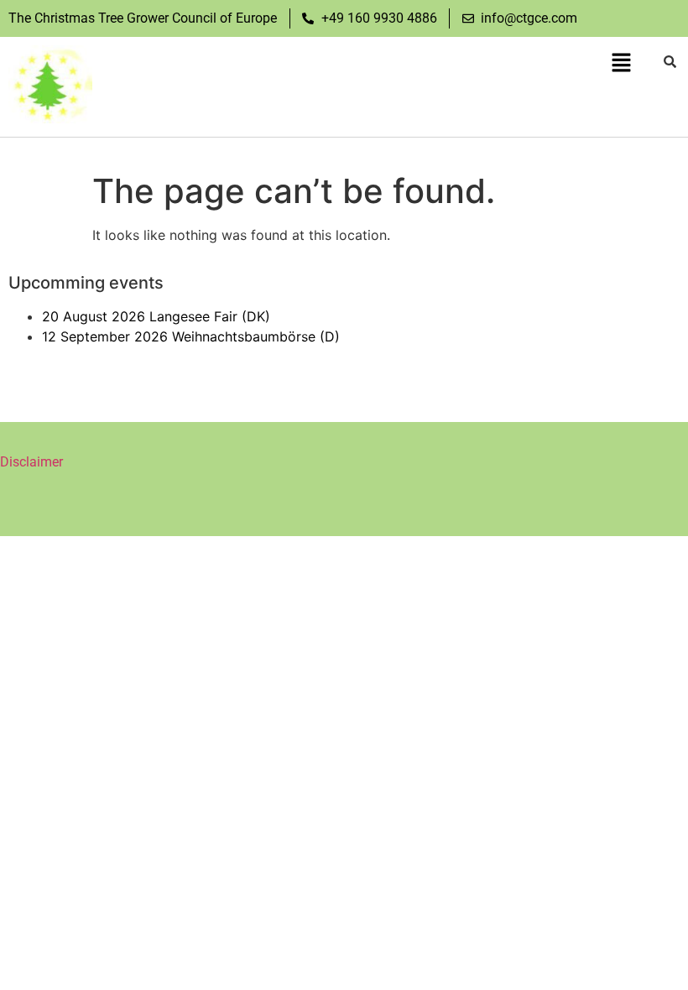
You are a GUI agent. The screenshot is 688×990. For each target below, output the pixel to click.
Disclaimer (31, 462)
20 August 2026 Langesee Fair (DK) (156, 316)
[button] (621, 63)
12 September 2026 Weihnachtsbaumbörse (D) (191, 336)
